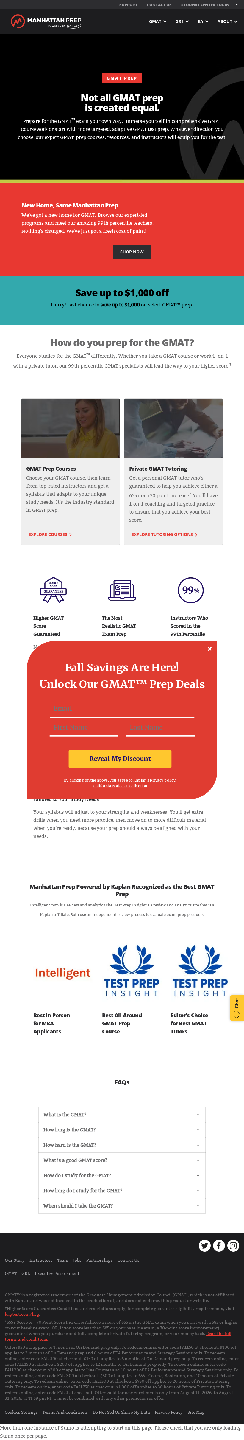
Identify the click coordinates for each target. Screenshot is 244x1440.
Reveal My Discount (120, 758)
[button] (122, 667)
